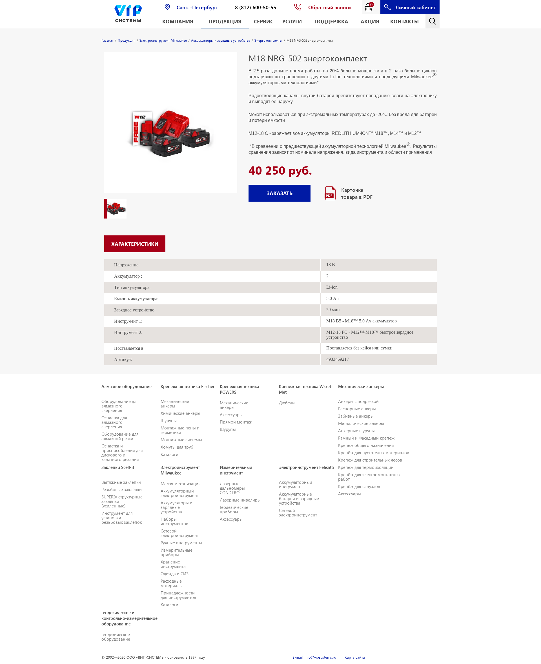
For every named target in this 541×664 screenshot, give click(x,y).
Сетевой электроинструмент (180, 533)
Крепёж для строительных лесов (370, 460)
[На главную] (128, 14)
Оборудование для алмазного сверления (120, 405)
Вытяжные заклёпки (121, 482)
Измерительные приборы (176, 552)
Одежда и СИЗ (175, 573)
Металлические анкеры (361, 423)
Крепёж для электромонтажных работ (369, 477)
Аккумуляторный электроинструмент (180, 493)
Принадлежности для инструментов (178, 595)
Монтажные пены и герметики (180, 430)
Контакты (404, 21)
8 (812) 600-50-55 (255, 7)
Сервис (263, 21)
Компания (177, 21)
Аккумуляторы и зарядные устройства (176, 507)
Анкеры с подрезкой (358, 401)
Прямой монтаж (236, 422)
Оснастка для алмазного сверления (114, 422)
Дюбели (287, 402)
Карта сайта (355, 657)
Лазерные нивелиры (240, 500)
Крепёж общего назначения (366, 445)
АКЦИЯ (370, 21)
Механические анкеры (175, 403)
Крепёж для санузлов (359, 486)
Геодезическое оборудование (115, 637)
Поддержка (331, 21)
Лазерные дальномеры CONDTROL (232, 488)
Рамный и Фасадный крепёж (366, 438)
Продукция (225, 21)
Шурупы (169, 420)
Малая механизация (181, 483)
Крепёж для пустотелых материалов (373, 452)
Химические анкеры (180, 413)
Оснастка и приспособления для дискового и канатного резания (122, 452)
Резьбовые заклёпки (121, 489)
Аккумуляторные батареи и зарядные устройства (299, 498)
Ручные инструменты (181, 542)
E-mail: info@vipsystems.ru (314, 657)
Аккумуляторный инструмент (295, 484)
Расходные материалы (172, 583)
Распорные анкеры (357, 408)
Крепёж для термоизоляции (366, 467)
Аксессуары (231, 414)
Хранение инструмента (173, 564)
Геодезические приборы (234, 509)
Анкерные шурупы (356, 430)
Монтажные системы (181, 439)
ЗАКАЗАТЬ (279, 193)
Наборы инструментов (174, 521)
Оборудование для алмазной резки (120, 436)
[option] (170, 128)
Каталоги (169, 454)
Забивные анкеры (356, 416)
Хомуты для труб (177, 447)
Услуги (292, 21)
